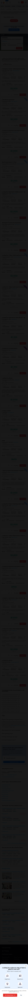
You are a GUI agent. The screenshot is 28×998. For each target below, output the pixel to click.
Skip (21, 995)
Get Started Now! (9, 995)
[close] (26, 966)
